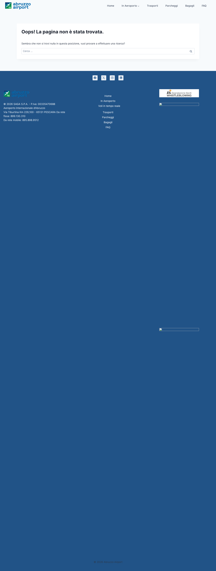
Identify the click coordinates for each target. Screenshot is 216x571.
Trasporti (152, 5)
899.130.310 (18, 116)
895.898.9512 (30, 120)
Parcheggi (171, 5)
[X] (103, 77)
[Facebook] (95, 77)
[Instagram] (112, 77)
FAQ (204, 5)
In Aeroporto (108, 100)
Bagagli (189, 5)
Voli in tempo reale (109, 105)
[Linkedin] (120, 77)
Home (110, 5)
